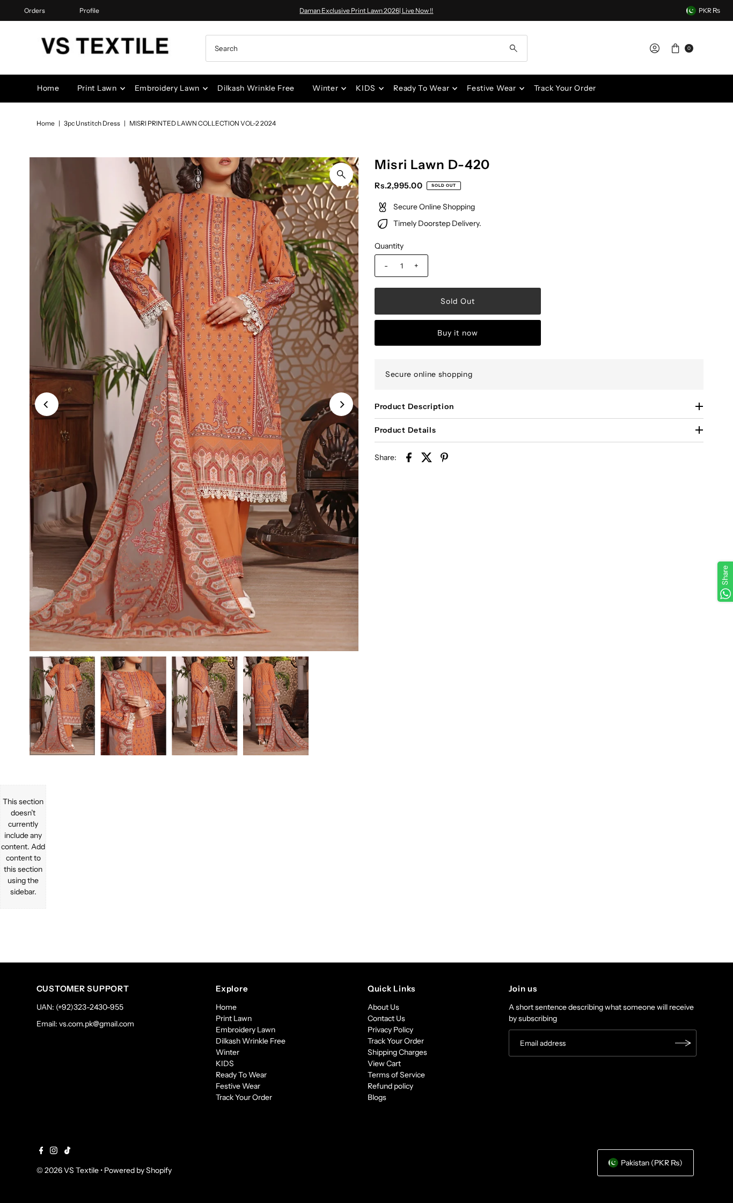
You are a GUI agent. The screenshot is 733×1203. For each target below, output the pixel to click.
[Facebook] (41, 1151)
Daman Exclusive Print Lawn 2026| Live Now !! (366, 10)
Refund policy (390, 1086)
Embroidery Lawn (167, 88)
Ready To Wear (421, 88)
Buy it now (457, 333)
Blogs (377, 1097)
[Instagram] (53, 1151)
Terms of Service (396, 1075)
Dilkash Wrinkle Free (256, 88)
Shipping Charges (397, 1052)
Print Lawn (97, 88)
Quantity (389, 246)
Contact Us (386, 1018)
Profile (89, 10)
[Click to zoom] (341, 174)
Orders (34, 10)
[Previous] (46, 404)
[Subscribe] (683, 1043)
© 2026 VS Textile (67, 1170)
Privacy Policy (390, 1029)
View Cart (384, 1063)
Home (48, 88)
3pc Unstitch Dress (92, 123)
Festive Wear (491, 88)
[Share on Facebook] (409, 457)
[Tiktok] (67, 1151)
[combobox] (366, 48)
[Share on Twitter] (427, 457)
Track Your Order (565, 88)
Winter (325, 88)
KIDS (366, 88)
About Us (383, 1007)
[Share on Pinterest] (444, 457)
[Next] (341, 404)
